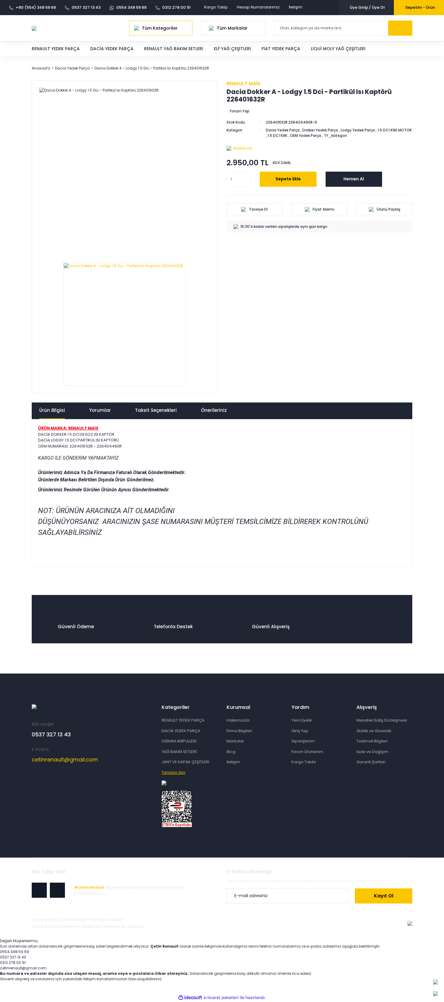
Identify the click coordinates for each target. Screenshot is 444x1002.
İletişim (295, 7)
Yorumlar (100, 410)
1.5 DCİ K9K (277, 135)
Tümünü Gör (173, 772)
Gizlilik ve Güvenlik (373, 731)
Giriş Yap (299, 731)
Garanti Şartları (371, 762)
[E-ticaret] (221, 997)
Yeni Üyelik (301, 720)
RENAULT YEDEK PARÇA (183, 720)
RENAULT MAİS (243, 83)
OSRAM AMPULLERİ (179, 741)
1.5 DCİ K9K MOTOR (395, 130)
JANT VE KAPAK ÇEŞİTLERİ (185, 762)
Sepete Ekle (288, 179)
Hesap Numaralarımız (258, 7)
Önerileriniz (214, 410)
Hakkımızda (238, 720)
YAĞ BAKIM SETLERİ (179, 752)
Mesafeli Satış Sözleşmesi (381, 720)
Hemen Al (353, 179)
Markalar (235, 741)
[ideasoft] (190, 997)
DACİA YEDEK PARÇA (181, 731)
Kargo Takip (216, 7)
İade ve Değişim (372, 752)
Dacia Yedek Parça (283, 130)
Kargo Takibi (303, 762)
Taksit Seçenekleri (156, 410)
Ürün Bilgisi (52, 410)
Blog (231, 752)
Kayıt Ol (383, 895)
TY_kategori (335, 135)
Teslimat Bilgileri (372, 741)
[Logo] (34, 28)
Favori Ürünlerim (307, 752)
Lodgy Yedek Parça (358, 130)
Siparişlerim (303, 741)
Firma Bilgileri (239, 731)
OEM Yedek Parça (305, 135)
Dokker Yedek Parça (320, 130)
